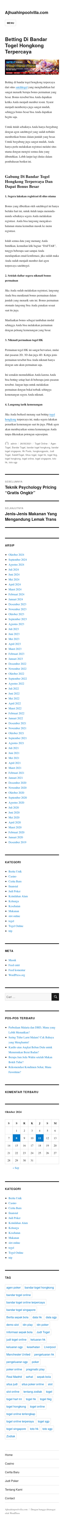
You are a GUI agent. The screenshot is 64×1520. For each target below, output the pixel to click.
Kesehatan (14, 906)
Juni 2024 (14, 574)
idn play (28, 1325)
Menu (10, 23)
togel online (28, 458)
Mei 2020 (14, 817)
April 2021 (15, 763)
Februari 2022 (16, 713)
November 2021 (17, 728)
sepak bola (44, 1377)
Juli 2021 (14, 748)
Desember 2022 (17, 663)
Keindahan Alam (18, 896)
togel (11, 921)
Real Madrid (14, 1377)
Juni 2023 (14, 634)
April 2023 (15, 644)
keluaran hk (38, 1339)
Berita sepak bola (17, 1317)
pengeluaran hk (44, 1354)
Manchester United (18, 1354)
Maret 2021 (15, 768)
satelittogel (22, 87)
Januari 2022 (16, 718)
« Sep (16, 1168)
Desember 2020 (17, 782)
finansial (13, 886)
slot (50, 1384)
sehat (29, 1377)
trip (10, 931)
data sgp (51, 1317)
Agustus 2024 (16, 564)
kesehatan (33, 1347)
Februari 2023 (16, 654)
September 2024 (18, 559)
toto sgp (13, 462)
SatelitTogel (18, 454)
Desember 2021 (17, 723)
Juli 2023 (14, 629)
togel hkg (52, 454)
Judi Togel (43, 1332)
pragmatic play (35, 1369)
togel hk (42, 454)
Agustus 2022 (16, 683)
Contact (10, 1498)
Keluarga (14, 901)
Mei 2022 (14, 698)
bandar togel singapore (21, 1310)
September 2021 (18, 738)
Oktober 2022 (16, 673)
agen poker (13, 1287)
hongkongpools (40, 451)
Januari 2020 (16, 837)
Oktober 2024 (16, 554)
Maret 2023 (15, 649)
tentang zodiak (32, 1391)
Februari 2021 (16, 773)
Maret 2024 (15, 589)
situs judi (12, 1384)
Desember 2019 (17, 842)
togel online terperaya (20, 1421)
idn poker (43, 1325)
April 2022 (15, 703)
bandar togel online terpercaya (25, 1302)
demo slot (12, 1325)
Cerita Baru (15, 881)
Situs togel (30, 454)
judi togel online (16, 1339)
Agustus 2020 (16, 802)
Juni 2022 (14, 693)
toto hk (34, 1429)
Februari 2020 (16, 832)
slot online (14, 916)
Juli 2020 (14, 807)
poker (35, 1362)
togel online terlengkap (20, 1414)
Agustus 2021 (16, 743)
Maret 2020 (15, 827)
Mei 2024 (14, 579)
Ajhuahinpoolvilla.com (26, 12)
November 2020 (17, 787)
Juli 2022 (14, 688)
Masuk (12, 960)
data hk (37, 1317)
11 (39, 1138)
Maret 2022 (15, 708)
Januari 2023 (16, 658)
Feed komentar (17, 970)
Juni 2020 (14, 812)
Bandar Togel (18, 447)
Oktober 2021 (16, 733)
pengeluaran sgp (17, 1362)
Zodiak (10, 1436)
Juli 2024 (14, 569)
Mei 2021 (14, 758)
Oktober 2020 (16, 792)
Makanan (14, 911)
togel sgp (43, 1421)
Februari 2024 (16, 594)
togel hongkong (13, 458)
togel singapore (43, 458)
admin (14, 443)
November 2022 (17, 668)
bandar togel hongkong (38, 447)
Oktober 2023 (16, 614)
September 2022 (18, 678)
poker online (14, 1369)
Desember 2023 (17, 604)
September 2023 (18, 619)
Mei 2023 (14, 639)
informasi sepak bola (19, 1332)
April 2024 (15, 584)
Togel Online (41, 443)
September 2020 (18, 797)
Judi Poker (14, 891)
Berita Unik (15, 871)
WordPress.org (17, 975)
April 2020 (15, 822)
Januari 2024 (16, 599)
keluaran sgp (14, 1347)
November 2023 (17, 609)
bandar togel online (18, 1295)
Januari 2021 (16, 777)
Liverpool (50, 1347)
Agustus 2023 (16, 624)
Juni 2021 (14, 753)
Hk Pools (26, 451)
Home (9, 1455)
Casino (12, 876)
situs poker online (33, 1384)
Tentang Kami (13, 1489)
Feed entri (14, 965)
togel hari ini (14, 1399)
